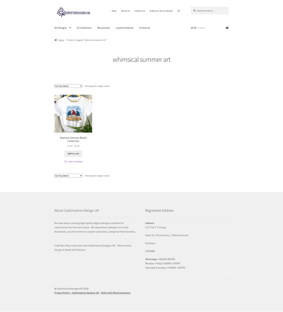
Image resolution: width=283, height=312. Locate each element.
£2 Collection (84, 27)
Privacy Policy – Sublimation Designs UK (76, 292)
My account (103, 27)
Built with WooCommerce (115, 292)
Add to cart (73, 153)
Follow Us (144, 27)
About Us (125, 10)
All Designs (60, 27)
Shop (114, 10)
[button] (73, 162)
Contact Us (139, 10)
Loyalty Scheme (124, 27)
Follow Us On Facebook (161, 10)
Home (61, 40)
